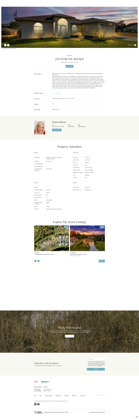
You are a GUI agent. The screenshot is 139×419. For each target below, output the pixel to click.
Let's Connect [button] (69, 336)
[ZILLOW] (104, 395)
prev (5, 45)
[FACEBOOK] (98, 395)
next (8, 45)
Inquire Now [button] (69, 66)
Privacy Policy (100, 365)
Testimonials (66, 395)
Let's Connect (82, 395)
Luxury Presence (65, 412)
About (41, 395)
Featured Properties (48, 395)
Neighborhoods (58, 395)
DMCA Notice (74, 395)
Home (35, 395)
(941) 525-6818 (71, 126)
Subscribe (96, 369)
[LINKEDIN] (101, 395)
